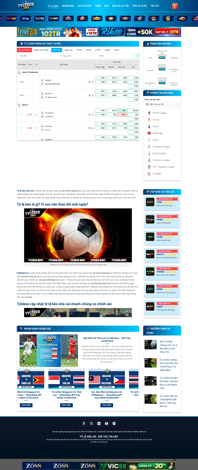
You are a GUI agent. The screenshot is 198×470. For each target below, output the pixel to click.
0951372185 (85, 432)
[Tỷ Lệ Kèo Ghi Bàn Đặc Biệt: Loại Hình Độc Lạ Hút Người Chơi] (151, 384)
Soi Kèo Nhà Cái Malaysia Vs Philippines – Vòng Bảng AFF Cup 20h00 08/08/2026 (65, 395)
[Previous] (19, 391)
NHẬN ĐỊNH (68, 6)
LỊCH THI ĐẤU (84, 6)
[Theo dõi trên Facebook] (84, 423)
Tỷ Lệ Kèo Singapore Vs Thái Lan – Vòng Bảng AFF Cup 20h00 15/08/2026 (25, 395)
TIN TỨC (154, 6)
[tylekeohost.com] (30, 6)
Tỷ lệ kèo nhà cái (25, 191)
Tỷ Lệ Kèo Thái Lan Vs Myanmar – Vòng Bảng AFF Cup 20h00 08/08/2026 (106, 395)
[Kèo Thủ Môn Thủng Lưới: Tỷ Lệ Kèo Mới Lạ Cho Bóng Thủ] (151, 347)
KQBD (98, 6)
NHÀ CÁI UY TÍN (120, 6)
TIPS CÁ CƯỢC (139, 6)
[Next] (137, 391)
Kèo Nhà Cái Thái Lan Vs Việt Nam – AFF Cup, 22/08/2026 (107, 339)
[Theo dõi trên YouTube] (106, 423)
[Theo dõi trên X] (91, 423)
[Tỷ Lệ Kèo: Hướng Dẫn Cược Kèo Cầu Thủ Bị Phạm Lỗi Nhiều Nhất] (151, 365)
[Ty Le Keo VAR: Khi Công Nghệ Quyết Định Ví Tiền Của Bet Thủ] (151, 402)
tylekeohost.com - (100, 439)
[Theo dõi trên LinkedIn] (99, 423)
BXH (106, 6)
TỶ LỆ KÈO (53, 6)
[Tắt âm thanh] (137, 56)
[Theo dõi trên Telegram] (114, 423)
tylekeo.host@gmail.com (67, 432)
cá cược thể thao (47, 280)
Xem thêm (25, 405)
